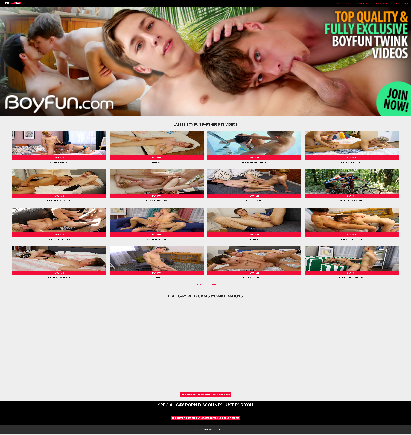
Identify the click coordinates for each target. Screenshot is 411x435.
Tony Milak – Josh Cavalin (59, 278)
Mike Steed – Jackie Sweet (59, 162)
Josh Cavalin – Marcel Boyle (156, 201)
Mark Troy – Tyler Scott (254, 278)
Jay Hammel (157, 278)
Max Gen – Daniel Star (157, 239)
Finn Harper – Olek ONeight (59, 201)
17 (208, 284)
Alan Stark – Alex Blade (351, 162)
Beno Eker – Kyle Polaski (59, 239)
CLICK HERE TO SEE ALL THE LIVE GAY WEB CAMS (205, 394)
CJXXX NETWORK (363, 3)
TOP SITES (348, 3)
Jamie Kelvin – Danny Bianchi (351, 201)
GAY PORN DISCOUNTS (399, 3)
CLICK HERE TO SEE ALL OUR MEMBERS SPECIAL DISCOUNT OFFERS (205, 418)
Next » (214, 284)
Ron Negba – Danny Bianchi (254, 162)
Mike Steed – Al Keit (254, 201)
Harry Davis (157, 162)
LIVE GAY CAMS (381, 3)
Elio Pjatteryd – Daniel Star (351, 278)
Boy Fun (59, 157)
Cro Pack (254, 239)
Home (339, 3)
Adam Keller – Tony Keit (351, 239)
